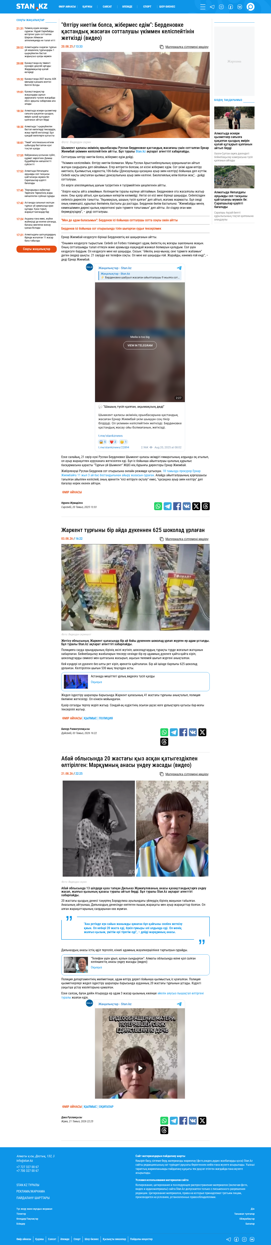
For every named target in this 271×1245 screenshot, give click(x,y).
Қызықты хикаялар (114, 1239)
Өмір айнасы (67, 6)
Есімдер (20, 1223)
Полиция (106, 718)
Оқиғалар (106, 1107)
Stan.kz (141, 151)
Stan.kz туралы (27, 1185)
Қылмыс (90, 718)
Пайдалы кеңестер (141, 1239)
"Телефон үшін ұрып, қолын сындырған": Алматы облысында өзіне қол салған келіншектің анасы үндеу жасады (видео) (143, 960)
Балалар (250, 1223)
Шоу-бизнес (167, 6)
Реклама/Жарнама (30, 1191)
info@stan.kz (24, 1161)
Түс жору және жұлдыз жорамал (34, 1209)
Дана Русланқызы (71, 1117)
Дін (253, 1209)
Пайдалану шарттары (33, 1198)
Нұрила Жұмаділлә (72, 503)
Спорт (147, 6)
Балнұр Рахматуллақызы (75, 729)
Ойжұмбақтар (247, 1218)
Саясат (107, 6)
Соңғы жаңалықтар (36, 249)
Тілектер (21, 1213)
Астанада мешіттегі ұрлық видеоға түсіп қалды (123, 676)
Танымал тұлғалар (244, 1213)
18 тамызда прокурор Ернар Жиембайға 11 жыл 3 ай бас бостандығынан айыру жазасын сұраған (131, 473)
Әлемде (127, 6)
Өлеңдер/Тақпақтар (27, 1218)
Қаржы (87, 6)
